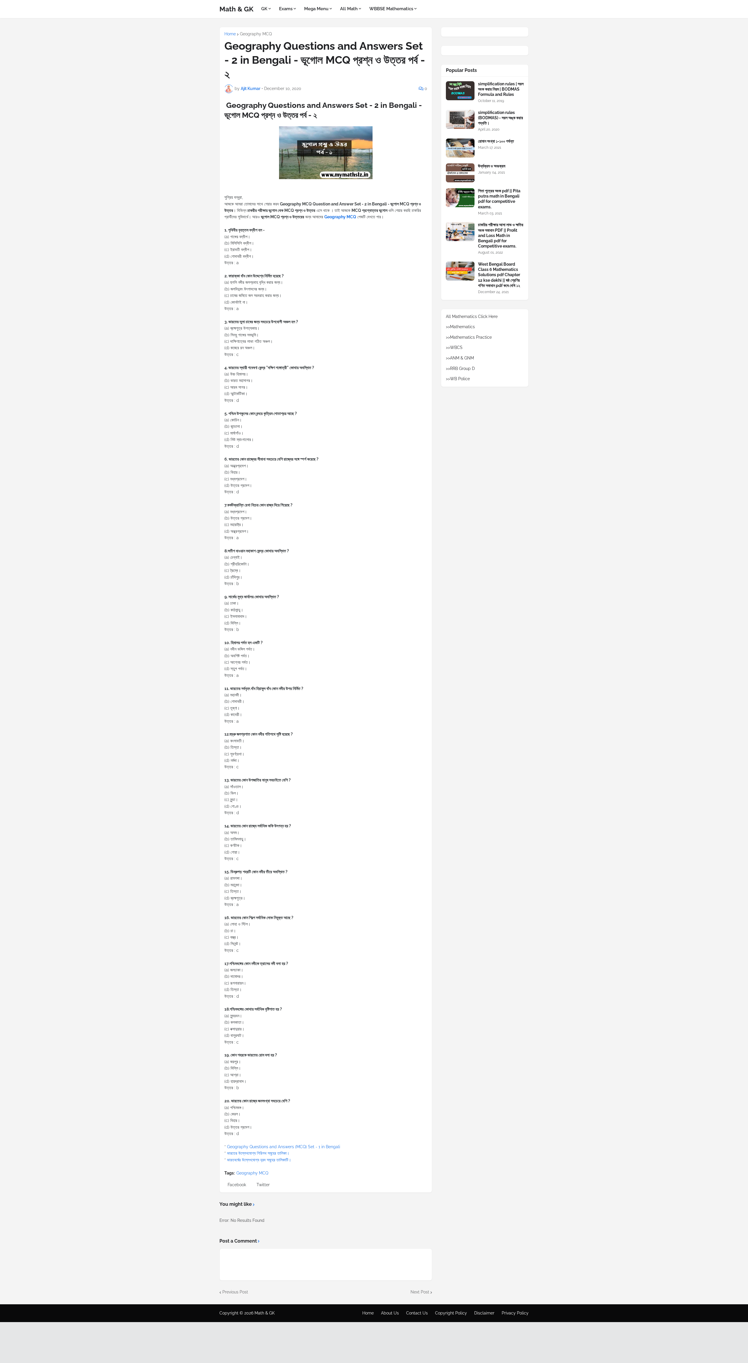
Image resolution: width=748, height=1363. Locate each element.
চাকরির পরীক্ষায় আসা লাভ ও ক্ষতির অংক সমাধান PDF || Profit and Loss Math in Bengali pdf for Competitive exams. (500, 235)
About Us (390, 1313)
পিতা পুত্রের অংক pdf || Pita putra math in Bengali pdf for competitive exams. (499, 198)
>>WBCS (454, 347)
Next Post (420, 1292)
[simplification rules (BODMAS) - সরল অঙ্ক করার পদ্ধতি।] (460, 119)
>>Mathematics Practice (469, 337)
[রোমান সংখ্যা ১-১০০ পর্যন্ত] (460, 148)
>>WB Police (458, 378)
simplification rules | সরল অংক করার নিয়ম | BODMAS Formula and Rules (501, 89)
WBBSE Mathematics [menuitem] (391, 8)
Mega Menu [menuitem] (316, 8)
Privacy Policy (515, 1313)
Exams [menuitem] (285, 8)
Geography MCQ (256, 34)
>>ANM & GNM (460, 358)
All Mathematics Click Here (472, 316)
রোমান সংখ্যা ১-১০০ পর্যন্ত (496, 141)
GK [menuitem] (264, 8)
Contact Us (417, 1313)
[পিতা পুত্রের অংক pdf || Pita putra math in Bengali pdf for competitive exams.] (460, 197)
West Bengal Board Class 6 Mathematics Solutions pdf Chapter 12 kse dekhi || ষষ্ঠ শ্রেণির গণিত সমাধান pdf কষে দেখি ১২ (499, 275)
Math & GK (236, 9)
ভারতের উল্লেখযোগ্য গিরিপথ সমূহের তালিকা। (258, 1153)
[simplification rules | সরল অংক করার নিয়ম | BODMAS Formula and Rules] (460, 90)
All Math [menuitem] (349, 8)
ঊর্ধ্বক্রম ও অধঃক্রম (491, 166)
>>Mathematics (460, 326)
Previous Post (235, 1292)
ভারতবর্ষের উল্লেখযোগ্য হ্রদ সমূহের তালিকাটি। (259, 1160)
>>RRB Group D (460, 368)
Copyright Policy (451, 1313)
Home (230, 34)
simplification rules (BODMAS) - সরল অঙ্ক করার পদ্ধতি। (500, 117)
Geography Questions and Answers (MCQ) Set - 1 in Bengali (283, 1146)
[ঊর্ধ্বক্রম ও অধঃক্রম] (460, 172)
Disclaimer (484, 1313)
